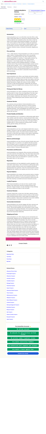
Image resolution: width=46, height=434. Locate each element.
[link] (8, 13)
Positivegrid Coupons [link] (11, 273)
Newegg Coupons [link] (10, 283)
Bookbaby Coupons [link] (11, 307)
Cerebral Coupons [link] (10, 302)
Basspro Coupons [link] (10, 309)
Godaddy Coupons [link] (10, 280)
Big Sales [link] (18, 23)
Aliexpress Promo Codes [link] (12, 271)
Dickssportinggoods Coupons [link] (13, 304)
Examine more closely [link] (23, 353)
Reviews (10, 7)
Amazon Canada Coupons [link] (12, 314)
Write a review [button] (23, 239)
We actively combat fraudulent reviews (23, 338)
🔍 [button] (43, 1)
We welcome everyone (23, 329)
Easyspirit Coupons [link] (11, 316)
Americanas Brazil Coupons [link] (12, 290)
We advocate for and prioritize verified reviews (23, 333)
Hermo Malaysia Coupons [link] (12, 300)
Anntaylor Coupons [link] (11, 278)
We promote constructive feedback (23, 342)
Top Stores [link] (9, 256)
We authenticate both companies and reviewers (23, 345)
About (15, 7)
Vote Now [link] (20, 16)
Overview (3, 7)
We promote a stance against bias (23, 349)
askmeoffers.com (10, 1)
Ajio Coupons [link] (9, 312)
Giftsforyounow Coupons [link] (12, 295)
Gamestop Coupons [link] (11, 285)
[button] (2, 1)
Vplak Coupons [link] (10, 319)
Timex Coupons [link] (10, 292)
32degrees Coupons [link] (11, 297)
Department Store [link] (10, 254)
